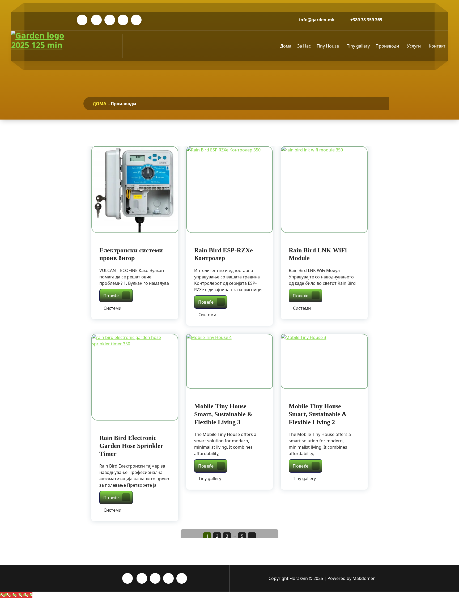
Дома (285, 46)
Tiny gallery (358, 46)
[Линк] (40, 46)
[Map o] (136, 20)
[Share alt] (82, 20)
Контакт (437, 46)
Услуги (414, 46)
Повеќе (118, 295)
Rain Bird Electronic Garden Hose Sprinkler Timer (131, 445)
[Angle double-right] (252, 536)
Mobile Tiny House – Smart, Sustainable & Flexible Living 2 (318, 414)
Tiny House (328, 46)
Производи (387, 46)
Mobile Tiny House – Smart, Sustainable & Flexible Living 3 (223, 414)
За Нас (304, 46)
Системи (112, 308)
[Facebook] (96, 20)
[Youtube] (123, 20)
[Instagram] (109, 20)
